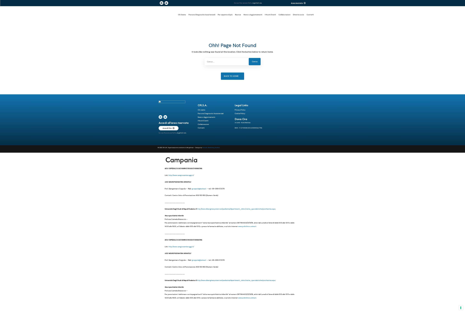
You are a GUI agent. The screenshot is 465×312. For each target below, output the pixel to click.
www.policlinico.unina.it (247, 226)
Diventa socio (298, 14)
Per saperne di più (225, 14)
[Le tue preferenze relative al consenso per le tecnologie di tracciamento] (460, 307)
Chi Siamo (182, 14)
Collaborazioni (284, 14)
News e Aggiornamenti (253, 14)
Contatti (310, 14)
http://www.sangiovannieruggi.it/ (181, 175)
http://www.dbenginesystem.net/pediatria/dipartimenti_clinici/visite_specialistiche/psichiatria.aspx (236, 209)
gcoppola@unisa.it (198, 189)
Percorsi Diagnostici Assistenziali (202, 14)
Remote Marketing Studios (211, 147)
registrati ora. (257, 3)
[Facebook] (161, 3)
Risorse (238, 14)
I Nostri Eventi (270, 14)
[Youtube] (166, 3)
